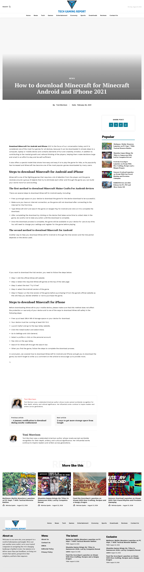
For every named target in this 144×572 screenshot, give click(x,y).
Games (68, 551)
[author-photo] (4, 505)
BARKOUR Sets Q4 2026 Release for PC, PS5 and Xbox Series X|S (122, 185)
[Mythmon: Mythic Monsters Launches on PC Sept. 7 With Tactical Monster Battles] (107, 146)
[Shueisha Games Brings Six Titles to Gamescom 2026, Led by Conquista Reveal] (107, 155)
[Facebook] (111, 125)
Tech (67, 544)
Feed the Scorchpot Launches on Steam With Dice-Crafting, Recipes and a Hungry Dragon (124, 165)
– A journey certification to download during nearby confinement (28, 421)
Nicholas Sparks (10, 505)
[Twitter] (116, 125)
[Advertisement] (53, 130)
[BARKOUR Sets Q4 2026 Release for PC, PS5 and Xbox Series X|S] (107, 184)
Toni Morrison (61, 105)
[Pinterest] (121, 125)
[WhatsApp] (126, 125)
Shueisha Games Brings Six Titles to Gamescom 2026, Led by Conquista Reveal (123, 155)
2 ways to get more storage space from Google (75, 421)
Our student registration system (21, 362)
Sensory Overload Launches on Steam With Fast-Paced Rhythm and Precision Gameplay (124, 175)
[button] (7, 6)
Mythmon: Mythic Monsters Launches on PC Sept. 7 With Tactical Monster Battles (124, 146)
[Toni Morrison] (14, 438)
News (72, 78)
